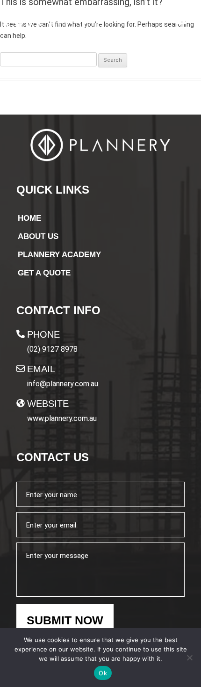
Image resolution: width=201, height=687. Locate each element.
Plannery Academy (59, 254)
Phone (43, 334)
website (48, 403)
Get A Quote (44, 272)
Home (29, 218)
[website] (20, 403)
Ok (103, 673)
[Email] (20, 368)
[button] (181, 20)
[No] (189, 657)
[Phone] (20, 334)
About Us (38, 236)
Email (41, 369)
